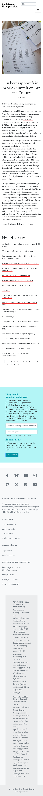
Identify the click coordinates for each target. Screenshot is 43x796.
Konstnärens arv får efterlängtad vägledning (18, 334)
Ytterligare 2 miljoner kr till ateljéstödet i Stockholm (21, 322)
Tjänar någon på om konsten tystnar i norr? (18, 251)
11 (33, 361)
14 (7, 365)
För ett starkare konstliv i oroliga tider (16, 349)
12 (37, 361)
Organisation (7, 550)
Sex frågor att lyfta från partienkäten (16, 275)
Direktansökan (7, 533)
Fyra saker (6, 290)
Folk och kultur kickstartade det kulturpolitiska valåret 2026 (19, 296)
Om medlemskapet (9, 524)
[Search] (38, 4)
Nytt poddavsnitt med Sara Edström (16, 285)
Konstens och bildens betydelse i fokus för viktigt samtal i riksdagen (21, 311)
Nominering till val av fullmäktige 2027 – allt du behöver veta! (19, 269)
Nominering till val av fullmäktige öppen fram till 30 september (21, 245)
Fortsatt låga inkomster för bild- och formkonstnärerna (15, 355)
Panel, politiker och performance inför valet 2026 (20, 344)
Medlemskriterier (8, 529)
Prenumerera (12, 455)
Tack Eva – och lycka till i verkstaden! (16, 339)
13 (3, 365)
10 (30, 361)
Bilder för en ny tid (8, 317)
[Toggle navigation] (38, 10)
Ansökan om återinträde (11, 538)
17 (18, 365)
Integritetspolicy (8, 555)
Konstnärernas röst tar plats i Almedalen (17, 280)
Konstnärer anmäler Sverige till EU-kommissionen (20, 263)
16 (14, 365)
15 (11, 365)
